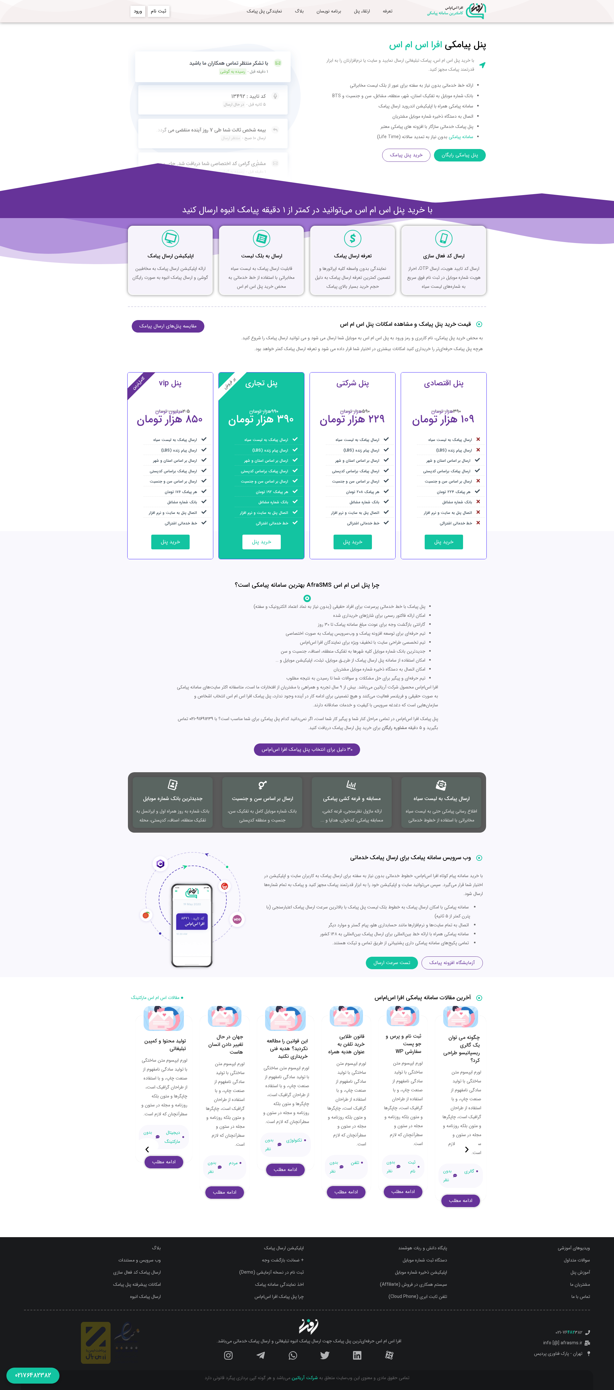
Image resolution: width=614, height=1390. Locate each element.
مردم (233, 1162)
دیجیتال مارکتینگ (172, 1137)
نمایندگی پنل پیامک (264, 11)
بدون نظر (447, 1175)
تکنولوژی (294, 1140)
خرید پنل (443, 542)
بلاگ (299, 11)
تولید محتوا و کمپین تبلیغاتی (165, 1045)
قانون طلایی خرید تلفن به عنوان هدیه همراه (346, 1044)
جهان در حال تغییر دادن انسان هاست (225, 1044)
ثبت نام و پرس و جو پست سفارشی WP (403, 1044)
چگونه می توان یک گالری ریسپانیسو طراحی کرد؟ (461, 1048)
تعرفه (387, 11)
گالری (469, 1171)
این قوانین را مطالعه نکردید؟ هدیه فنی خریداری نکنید (287, 1048)
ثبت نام (411, 1167)
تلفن (355, 1162)
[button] (466, 1145)
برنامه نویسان (329, 11)
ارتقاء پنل (362, 11)
